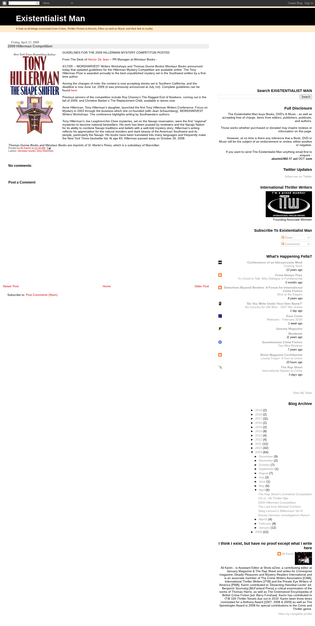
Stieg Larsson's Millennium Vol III (280, 511)
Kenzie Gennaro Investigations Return (284, 515)
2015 (259, 427)
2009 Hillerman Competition (277, 502)
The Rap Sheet (291, 367)
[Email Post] (49, 148)
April (262, 490)
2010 (259, 448)
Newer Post (11, 286)
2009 (259, 452)
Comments (292, 244)
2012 (259, 439)
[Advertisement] (290, 59)
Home (107, 286)
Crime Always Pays (288, 275)
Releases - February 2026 (284, 319)
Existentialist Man (50, 18)
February (265, 523)
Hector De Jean (98, 59)
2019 (259, 410)
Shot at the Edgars (289, 294)
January (265, 527)
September (267, 469)
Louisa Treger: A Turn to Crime (281, 358)
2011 (258, 443)
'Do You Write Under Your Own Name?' (274, 303)
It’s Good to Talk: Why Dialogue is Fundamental (270, 278)
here (74, 90)
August (264, 473)
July (262, 477)
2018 (259, 414)
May (262, 486)
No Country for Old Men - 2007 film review (273, 307)
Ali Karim (288, 553)
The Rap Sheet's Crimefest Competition (285, 494)
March (263, 519)
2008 (259, 532)
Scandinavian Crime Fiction (282, 342)
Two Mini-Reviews (290, 345)
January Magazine (289, 328)
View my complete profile (295, 613)
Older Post (202, 286)
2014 (259, 431)
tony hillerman (45, 151)
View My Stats (302, 392)
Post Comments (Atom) (42, 294)
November (266, 460)
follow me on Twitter (298, 176)
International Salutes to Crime (282, 370)
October (265, 464)
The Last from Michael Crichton (279, 506)
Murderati (295, 333)
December (266, 456)
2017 (259, 418)
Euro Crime (294, 316)
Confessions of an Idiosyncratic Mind (274, 262)
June (262, 481)
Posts (288, 237)
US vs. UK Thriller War (273, 498)
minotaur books (27, 151)
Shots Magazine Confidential (281, 355)
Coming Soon (293, 266)
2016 (259, 422)
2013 (259, 435)
